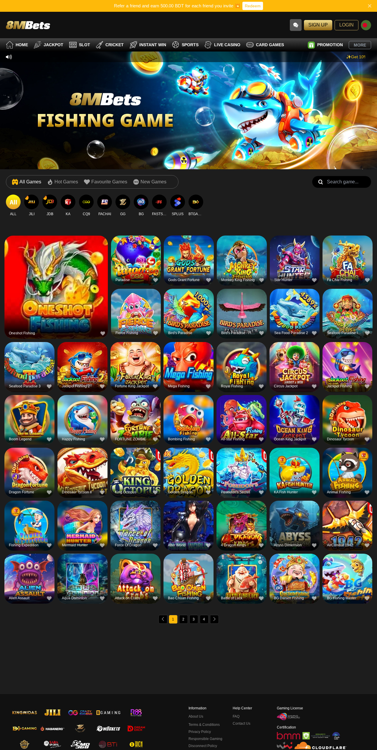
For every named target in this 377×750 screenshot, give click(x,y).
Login (346, 24)
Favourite (56, 275)
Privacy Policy (199, 732)
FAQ (236, 716)
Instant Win (152, 44)
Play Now (56, 288)
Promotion (330, 44)
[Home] (28, 25)
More (360, 45)
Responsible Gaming (205, 739)
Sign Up (318, 24)
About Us (195, 716)
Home (22, 44)
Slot (84, 44)
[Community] (296, 25)
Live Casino (227, 44)
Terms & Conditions (204, 725)
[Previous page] (162, 619)
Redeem (253, 6)
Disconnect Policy (202, 746)
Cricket (114, 44)
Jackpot (53, 44)
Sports (190, 44)
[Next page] (214, 619)
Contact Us (241, 723)
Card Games (270, 44)
